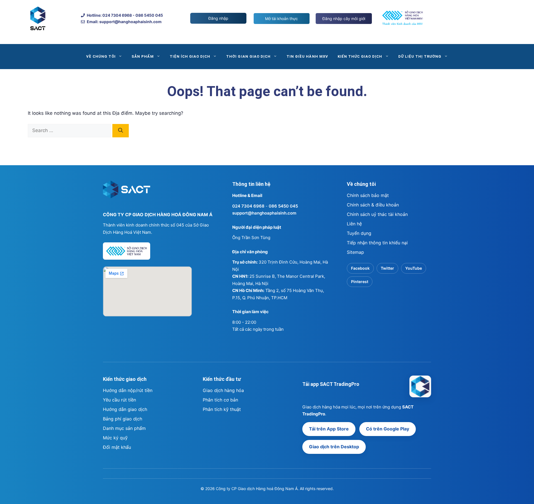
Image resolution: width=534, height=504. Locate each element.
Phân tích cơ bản (220, 400)
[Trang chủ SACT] (126, 192)
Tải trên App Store (329, 429)
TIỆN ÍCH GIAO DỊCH (190, 56)
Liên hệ (354, 224)
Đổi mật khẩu (117, 447)
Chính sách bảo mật (368, 195)
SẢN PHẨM (143, 56)
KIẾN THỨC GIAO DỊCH (360, 56)
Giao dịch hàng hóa (223, 390)
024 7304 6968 (248, 206)
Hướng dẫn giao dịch (125, 409)
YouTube (413, 268)
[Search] (120, 130)
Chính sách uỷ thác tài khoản (377, 214)
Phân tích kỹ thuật (222, 409)
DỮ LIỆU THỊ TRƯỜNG (420, 56)
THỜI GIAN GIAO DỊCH (248, 56)
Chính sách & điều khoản (373, 205)
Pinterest (359, 281)
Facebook (360, 268)
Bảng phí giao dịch (122, 419)
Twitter (387, 268)
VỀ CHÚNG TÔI (101, 56)
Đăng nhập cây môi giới (343, 18)
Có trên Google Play (387, 429)
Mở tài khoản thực (281, 18)
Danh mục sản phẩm (124, 428)
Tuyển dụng (359, 233)
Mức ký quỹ (115, 437)
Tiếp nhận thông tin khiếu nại (377, 242)
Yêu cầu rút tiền (119, 400)
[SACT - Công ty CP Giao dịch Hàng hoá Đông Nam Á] (420, 386)
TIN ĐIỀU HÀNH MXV (307, 56)
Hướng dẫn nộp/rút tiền (127, 390)
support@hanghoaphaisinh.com (264, 213)
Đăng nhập (218, 18)
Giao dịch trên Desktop (334, 446)
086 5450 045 (283, 206)
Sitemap (355, 252)
